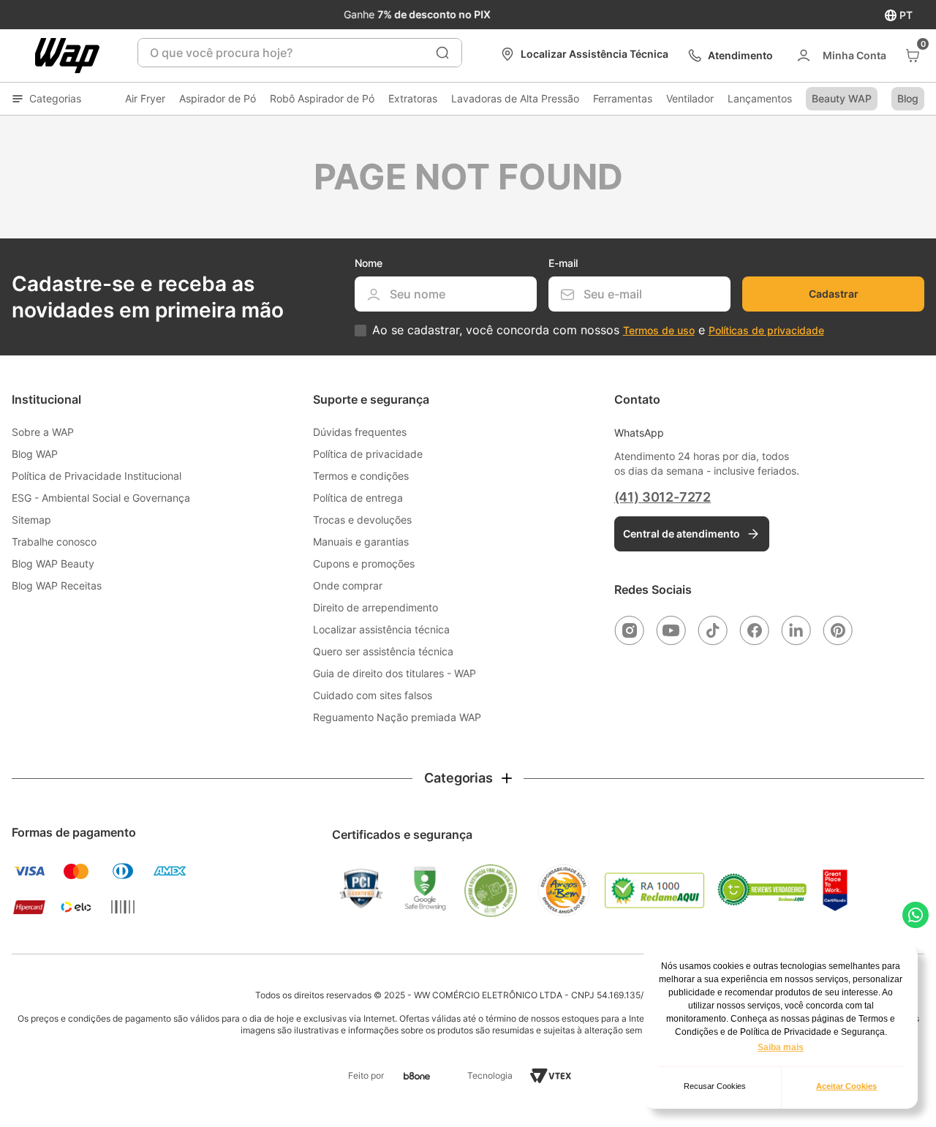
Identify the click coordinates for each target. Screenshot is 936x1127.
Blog (907, 98)
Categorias (55, 98)
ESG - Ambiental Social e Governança (101, 497)
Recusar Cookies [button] (715, 1086)
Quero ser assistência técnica (383, 651)
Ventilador (690, 98)
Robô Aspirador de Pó (322, 98)
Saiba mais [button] (781, 1047)
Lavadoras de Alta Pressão (515, 98)
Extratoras (412, 98)
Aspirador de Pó (217, 98)
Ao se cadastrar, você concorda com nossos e (598, 330)
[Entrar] (840, 55)
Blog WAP (35, 454)
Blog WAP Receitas (57, 585)
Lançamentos (760, 98)
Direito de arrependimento (375, 607)
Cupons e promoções (364, 563)
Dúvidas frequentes (360, 432)
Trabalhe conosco (54, 541)
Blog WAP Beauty (53, 563)
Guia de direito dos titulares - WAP (394, 673)
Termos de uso (659, 330)
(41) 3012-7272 (662, 497)
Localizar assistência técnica (381, 629)
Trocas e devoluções (362, 519)
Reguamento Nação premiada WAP (397, 717)
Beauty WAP (842, 98)
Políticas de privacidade (766, 330)
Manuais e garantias (361, 541)
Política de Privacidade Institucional (96, 476)
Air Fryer (145, 98)
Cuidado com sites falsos (372, 695)
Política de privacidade (368, 454)
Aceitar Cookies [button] (846, 1086)
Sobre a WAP (43, 432)
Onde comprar (347, 585)
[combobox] (299, 52)
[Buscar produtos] (442, 53)
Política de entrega (358, 497)
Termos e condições (361, 476)
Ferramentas (622, 98)
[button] (468, 778)
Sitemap (31, 519)
